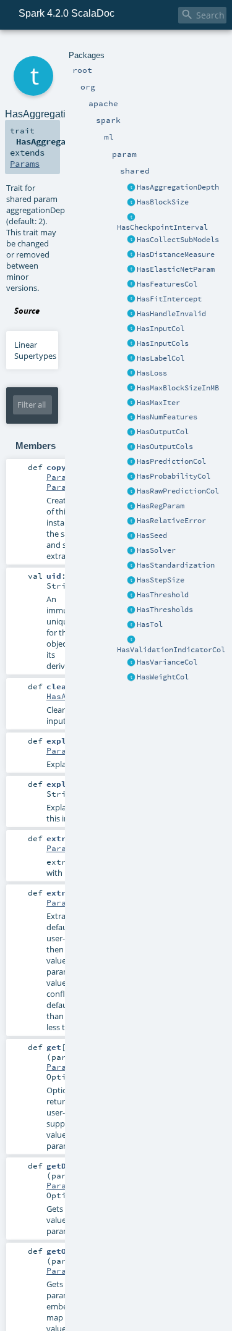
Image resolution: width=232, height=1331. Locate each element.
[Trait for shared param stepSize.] (131, 581)
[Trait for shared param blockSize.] (131, 203)
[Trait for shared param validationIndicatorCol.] (131, 640)
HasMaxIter (158, 402)
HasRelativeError (171, 520)
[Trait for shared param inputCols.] (131, 344)
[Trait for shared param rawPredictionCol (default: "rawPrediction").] (131, 492)
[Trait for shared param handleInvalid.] (131, 314)
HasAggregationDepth (178, 187)
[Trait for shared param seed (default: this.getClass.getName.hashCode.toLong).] (131, 536)
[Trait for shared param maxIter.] (131, 403)
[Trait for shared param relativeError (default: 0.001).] (131, 521)
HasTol (150, 624)
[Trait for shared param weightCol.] (131, 677)
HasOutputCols (165, 446)
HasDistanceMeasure (176, 254)
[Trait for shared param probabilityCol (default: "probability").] (131, 477)
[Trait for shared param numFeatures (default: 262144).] (131, 417)
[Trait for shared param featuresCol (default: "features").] (131, 285)
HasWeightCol (163, 677)
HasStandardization (176, 565)
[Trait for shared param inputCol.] (131, 329)
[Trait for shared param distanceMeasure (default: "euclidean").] (131, 255)
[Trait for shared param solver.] (131, 551)
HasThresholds (165, 609)
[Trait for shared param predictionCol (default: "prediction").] (131, 462)
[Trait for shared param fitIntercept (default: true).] (131, 299)
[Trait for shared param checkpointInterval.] (131, 217)
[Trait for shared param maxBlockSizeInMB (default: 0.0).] (131, 388)
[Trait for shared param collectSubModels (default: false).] (131, 240)
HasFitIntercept (169, 299)
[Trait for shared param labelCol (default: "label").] (131, 359)
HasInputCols (163, 343)
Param (58, 750)
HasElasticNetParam (176, 269)
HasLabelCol (160, 358)
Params (25, 163)
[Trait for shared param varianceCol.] (131, 663)
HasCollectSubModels (178, 239)
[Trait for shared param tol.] (131, 625)
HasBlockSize (163, 202)
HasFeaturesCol (167, 284)
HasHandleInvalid (171, 313)
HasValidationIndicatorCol (171, 649)
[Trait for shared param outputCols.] (131, 447)
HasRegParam (160, 506)
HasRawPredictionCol (178, 491)
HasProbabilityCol (173, 476)
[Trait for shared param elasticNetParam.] (131, 270)
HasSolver (156, 550)
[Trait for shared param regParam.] (131, 506)
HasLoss (152, 373)
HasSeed (152, 535)
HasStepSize (160, 580)
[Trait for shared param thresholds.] (131, 610)
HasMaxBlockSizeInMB (178, 388)
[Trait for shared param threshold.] (131, 595)
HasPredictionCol (171, 461)
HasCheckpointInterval (162, 227)
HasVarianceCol (167, 662)
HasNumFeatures (167, 417)
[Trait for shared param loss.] (131, 374)
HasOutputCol (163, 431)
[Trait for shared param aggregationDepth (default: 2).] (131, 188)
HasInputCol (160, 328)
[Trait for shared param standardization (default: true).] (131, 566)
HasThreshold (163, 594)
